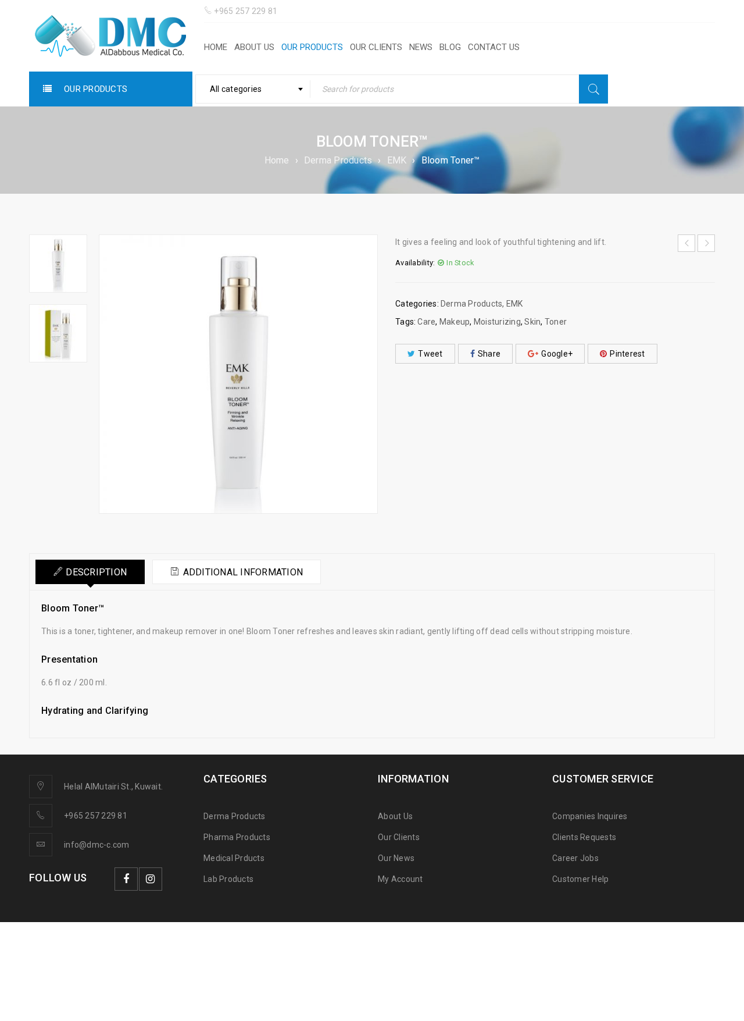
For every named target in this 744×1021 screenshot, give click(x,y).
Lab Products (228, 879)
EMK (397, 160)
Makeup (454, 321)
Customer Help (580, 879)
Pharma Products (236, 837)
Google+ (557, 353)
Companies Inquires (590, 816)
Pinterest (627, 353)
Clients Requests (584, 837)
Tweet (430, 353)
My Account (400, 879)
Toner (556, 321)
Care (426, 321)
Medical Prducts (233, 858)
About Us (395, 816)
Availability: (415, 262)
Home (276, 160)
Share (489, 353)
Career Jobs (575, 858)
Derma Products (338, 160)
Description (96, 572)
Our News (396, 858)
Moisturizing (497, 321)
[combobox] (253, 89)
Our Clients (399, 837)
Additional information (243, 572)
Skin (532, 321)
